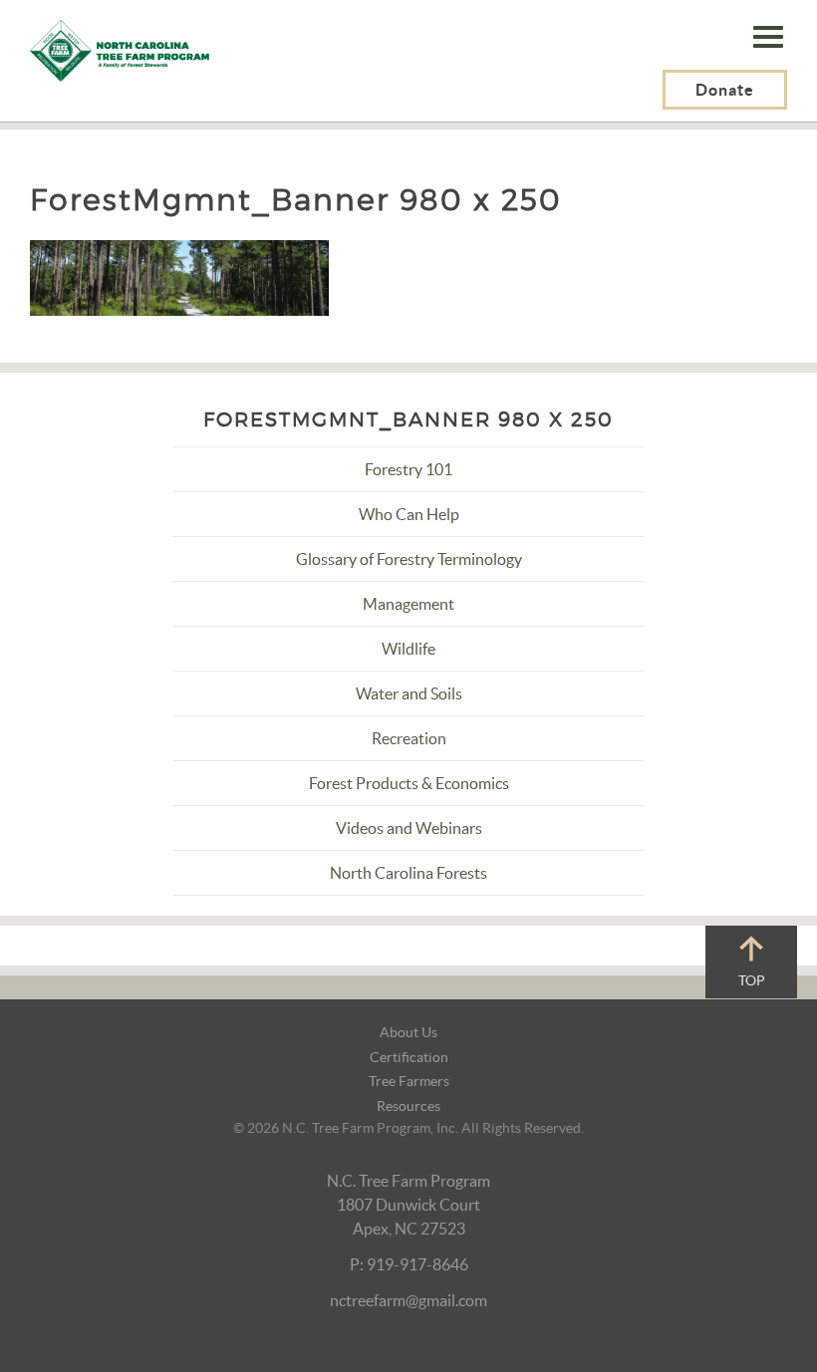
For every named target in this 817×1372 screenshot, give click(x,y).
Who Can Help (409, 514)
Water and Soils (409, 693)
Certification (409, 1057)
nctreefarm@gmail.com (408, 1300)
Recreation (409, 738)
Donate (724, 90)
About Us (408, 1032)
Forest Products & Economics (409, 783)
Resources (408, 1106)
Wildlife (408, 649)
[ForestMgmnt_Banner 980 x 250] (179, 276)
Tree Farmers (409, 1081)
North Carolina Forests (408, 873)
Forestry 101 (408, 469)
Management (408, 604)
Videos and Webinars (409, 828)
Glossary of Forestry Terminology (409, 559)
